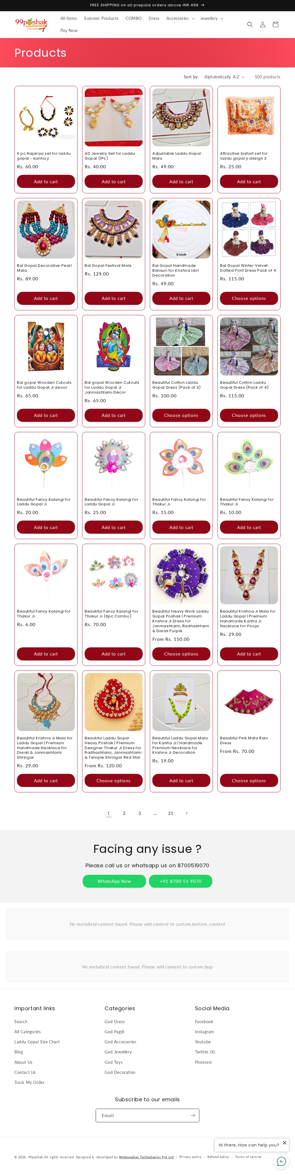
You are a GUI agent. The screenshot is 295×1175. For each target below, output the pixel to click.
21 (170, 813)
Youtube (203, 1041)
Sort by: (191, 76)
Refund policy (218, 1157)
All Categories (27, 1031)
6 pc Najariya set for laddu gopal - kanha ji (44, 156)
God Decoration (120, 1072)
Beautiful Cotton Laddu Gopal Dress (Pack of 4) (244, 385)
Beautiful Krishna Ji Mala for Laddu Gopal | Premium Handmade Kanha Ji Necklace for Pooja (248, 619)
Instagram (204, 1031)
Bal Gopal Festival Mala (108, 265)
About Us (23, 1062)
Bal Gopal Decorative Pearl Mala (44, 268)
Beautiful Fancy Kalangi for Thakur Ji (179, 502)
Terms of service (248, 1157)
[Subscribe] (192, 1115)
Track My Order (29, 1082)
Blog (18, 1051)
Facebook (204, 1021)
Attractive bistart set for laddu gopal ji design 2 (244, 156)
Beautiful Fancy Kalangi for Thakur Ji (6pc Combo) (111, 614)
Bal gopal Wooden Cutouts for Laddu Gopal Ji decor (44, 385)
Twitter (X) (205, 1051)
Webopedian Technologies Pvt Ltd (146, 1157)
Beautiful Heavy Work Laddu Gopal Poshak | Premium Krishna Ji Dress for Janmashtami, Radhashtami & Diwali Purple (180, 621)
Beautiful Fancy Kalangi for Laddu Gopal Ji (44, 502)
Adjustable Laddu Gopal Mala (176, 156)
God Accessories (120, 1041)
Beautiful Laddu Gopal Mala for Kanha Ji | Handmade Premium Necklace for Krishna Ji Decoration (180, 745)
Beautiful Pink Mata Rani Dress (244, 741)
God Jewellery (118, 1051)
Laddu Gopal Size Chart (37, 1041)
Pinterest (203, 1062)
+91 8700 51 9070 (181, 881)
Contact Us (25, 1072)
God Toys (113, 1062)
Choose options (249, 298)
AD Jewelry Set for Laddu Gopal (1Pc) (110, 156)
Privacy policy (190, 1157)
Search (21, 1021)
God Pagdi (114, 1031)
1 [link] (108, 813)
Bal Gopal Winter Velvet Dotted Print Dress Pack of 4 (248, 268)
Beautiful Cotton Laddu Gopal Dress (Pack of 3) (176, 385)
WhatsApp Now (114, 881)
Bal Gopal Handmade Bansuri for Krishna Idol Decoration (175, 270)
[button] (180, 18)
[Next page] (186, 813)
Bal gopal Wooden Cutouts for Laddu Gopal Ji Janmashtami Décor (112, 387)
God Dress (115, 1021)
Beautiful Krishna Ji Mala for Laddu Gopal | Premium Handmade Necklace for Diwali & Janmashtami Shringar (45, 748)
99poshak (35, 1157)
